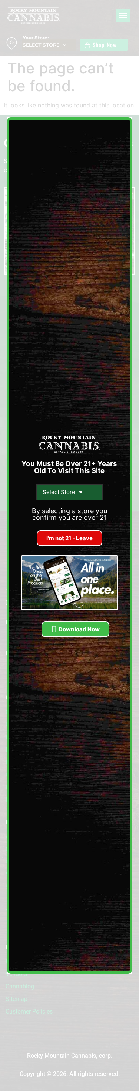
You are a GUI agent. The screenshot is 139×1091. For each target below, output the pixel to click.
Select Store (59, 492)
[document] (69, 545)
